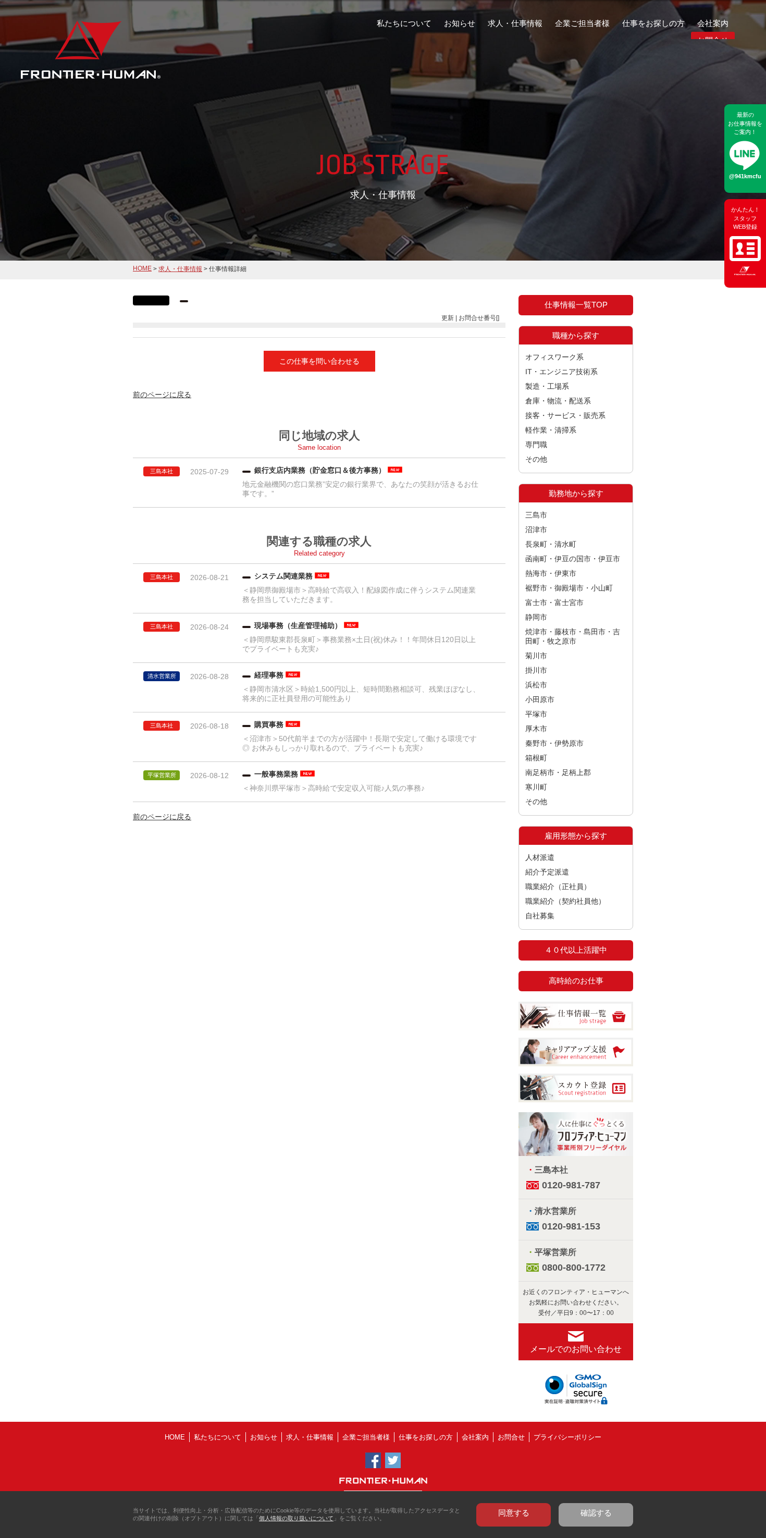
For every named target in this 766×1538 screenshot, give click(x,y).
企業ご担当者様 (582, 23)
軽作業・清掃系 (550, 430)
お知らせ (459, 23)
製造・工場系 (547, 386)
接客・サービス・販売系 (565, 415)
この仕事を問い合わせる (319, 361)
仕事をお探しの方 (653, 23)
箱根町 (536, 758)
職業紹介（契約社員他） (565, 901)
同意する (513, 1512)
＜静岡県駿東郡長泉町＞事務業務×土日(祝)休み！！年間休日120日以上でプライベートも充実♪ (359, 644)
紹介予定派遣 (547, 872)
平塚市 (536, 714)
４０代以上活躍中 (576, 949)
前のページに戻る (162, 394)
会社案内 (712, 23)
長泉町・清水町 (550, 544)
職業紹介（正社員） (558, 886)
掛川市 (536, 670)
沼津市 (536, 529)
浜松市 (536, 685)
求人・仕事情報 (515, 23)
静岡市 (536, 617)
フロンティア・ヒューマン (64, 57)
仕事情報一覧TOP (576, 304)
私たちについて (404, 23)
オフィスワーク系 (554, 357)
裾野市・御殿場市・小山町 (569, 588)
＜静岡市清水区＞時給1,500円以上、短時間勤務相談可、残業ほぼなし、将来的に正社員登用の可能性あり (361, 694)
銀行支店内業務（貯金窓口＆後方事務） (320, 470)
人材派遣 (539, 857)
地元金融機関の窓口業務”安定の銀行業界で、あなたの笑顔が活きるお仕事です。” (360, 489)
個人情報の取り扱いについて (296, 1518)
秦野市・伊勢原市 (554, 743)
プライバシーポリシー (567, 1437)
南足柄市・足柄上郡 (558, 772)
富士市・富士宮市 (554, 602)
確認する (596, 1512)
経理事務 (268, 675)
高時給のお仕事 (576, 980)
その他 (536, 459)
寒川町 (536, 787)
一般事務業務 (276, 774)
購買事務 (268, 724)
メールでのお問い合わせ (576, 1349)
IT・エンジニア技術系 (561, 371)
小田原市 (539, 699)
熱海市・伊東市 (550, 573)
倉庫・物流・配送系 (558, 401)
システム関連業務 (283, 576)
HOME (142, 268)
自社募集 (539, 916)
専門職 (536, 444)
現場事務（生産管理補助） (298, 625)
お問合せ (511, 1437)
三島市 (536, 515)
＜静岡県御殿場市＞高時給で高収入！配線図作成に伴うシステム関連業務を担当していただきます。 (359, 595)
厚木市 (536, 728)
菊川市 (536, 655)
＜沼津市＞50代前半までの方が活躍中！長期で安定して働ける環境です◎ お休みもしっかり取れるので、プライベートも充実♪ (359, 743)
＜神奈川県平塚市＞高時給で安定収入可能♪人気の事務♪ (337, 788)
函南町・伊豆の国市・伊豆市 (572, 559)
